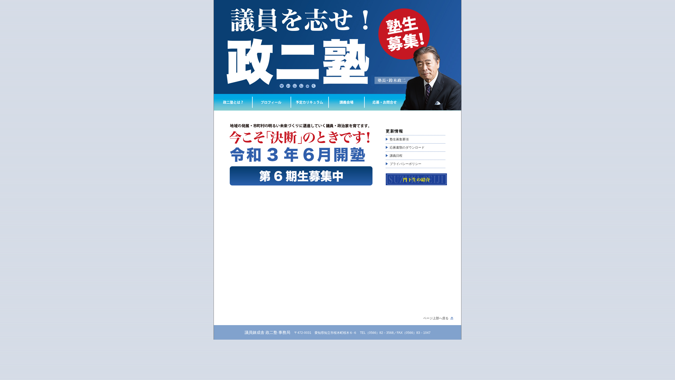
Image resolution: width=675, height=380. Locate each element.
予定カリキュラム (309, 102)
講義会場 (346, 102)
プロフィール (271, 102)
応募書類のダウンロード (407, 147)
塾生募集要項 (399, 139)
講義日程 (396, 156)
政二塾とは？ (233, 102)
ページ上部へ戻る (436, 318)
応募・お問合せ (384, 102)
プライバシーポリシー (405, 164)
